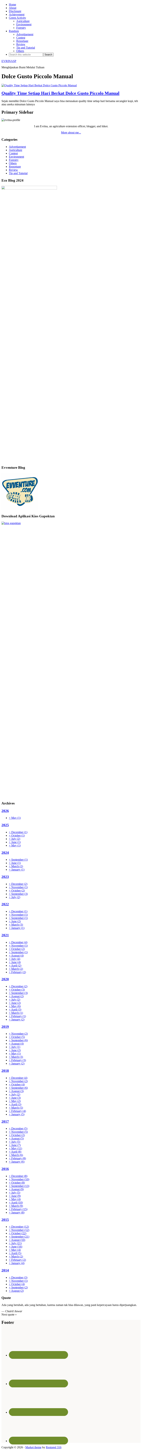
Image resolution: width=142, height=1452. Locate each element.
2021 (5, 935)
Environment (16, 156)
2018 (5, 1071)
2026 (5, 811)
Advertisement (17, 146)
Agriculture (15, 150)
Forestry (13, 160)
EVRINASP (8, 61)
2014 (5, 1270)
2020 (5, 979)
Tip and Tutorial (18, 173)
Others (13, 163)
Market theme (33, 1447)
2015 (5, 1220)
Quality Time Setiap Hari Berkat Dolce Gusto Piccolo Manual (60, 93)
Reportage (15, 166)
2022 (5, 904)
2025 (5, 825)
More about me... (71, 132)
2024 (5, 853)
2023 (5, 877)
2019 (5, 1027)
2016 (5, 1169)
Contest (13, 153)
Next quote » (9, 1314)
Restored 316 (53, 1447)
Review (13, 169)
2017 (5, 1121)
